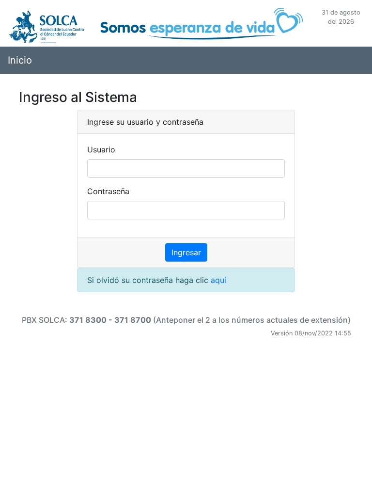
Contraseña (108, 191)
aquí (218, 280)
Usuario (101, 149)
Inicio (20, 60)
